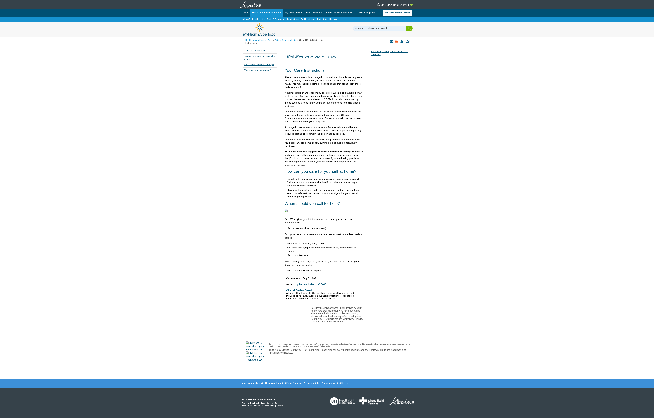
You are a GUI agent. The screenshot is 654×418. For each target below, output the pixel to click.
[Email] (392, 41)
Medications (293, 19)
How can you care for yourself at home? (260, 57)
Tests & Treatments (276, 19)
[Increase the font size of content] (408, 42)
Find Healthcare (314, 12)
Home (245, 12)
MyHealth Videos (293, 12)
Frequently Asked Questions (318, 383)
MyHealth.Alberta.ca (259, 29)
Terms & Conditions (251, 406)
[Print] (397, 41)
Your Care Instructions (255, 50)
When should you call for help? (259, 64)
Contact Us (338, 383)
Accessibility (268, 406)
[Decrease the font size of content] (402, 42)
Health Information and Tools (266, 12)
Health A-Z (246, 19)
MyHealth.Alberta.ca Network (395, 5)
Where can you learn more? (257, 70)
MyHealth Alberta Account (397, 12)
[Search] (409, 28)
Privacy (280, 406)
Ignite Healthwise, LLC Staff (311, 284)
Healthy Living (258, 19)
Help (348, 383)
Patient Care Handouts (328, 19)
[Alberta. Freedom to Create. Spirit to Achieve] (399, 403)
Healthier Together (366, 12)
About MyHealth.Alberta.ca (339, 12)
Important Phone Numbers (289, 383)
